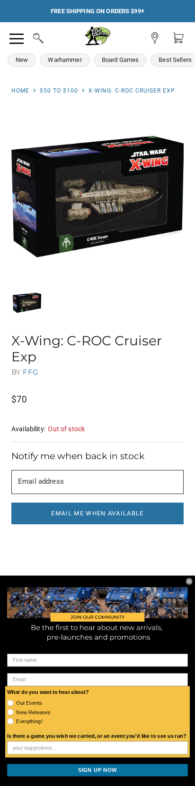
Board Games (120, 59)
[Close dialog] (189, 581)
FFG (30, 371)
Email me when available (97, 513)
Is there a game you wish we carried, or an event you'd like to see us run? (96, 736)
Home (20, 90)
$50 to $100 (59, 90)
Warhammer (64, 59)
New (22, 59)
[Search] (29, 37)
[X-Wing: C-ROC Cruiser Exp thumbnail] (27, 303)
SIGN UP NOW (97, 770)
